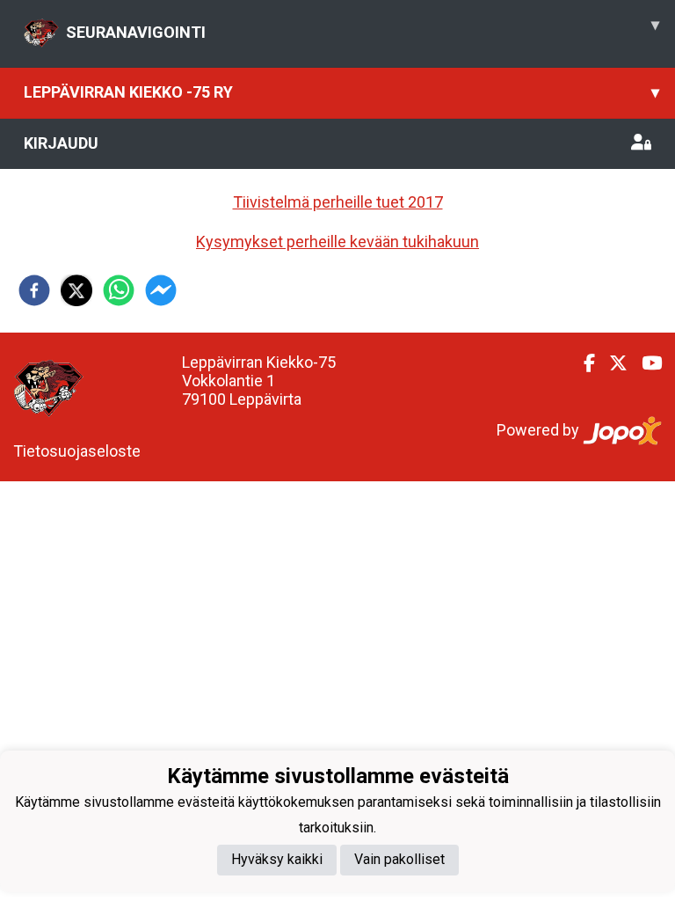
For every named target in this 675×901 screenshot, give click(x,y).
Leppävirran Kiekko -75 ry (341, 92)
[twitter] (76, 290)
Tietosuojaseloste (77, 451)
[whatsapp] (118, 290)
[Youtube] (645, 363)
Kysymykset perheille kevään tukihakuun (337, 241)
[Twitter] (611, 363)
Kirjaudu (61, 143)
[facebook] (34, 290)
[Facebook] (582, 363)
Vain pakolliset (399, 859)
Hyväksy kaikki (277, 859)
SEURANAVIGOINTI (362, 28)
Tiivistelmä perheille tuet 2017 (338, 202)
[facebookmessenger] (161, 290)
